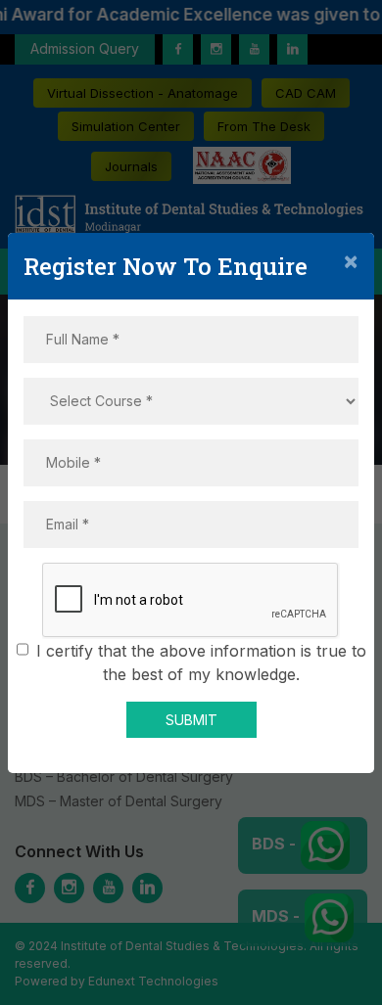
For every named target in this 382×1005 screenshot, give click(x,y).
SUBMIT (191, 719)
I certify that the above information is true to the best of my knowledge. (201, 662)
